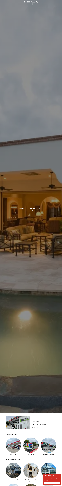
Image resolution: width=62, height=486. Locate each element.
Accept (52, 482)
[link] (31, 4)
